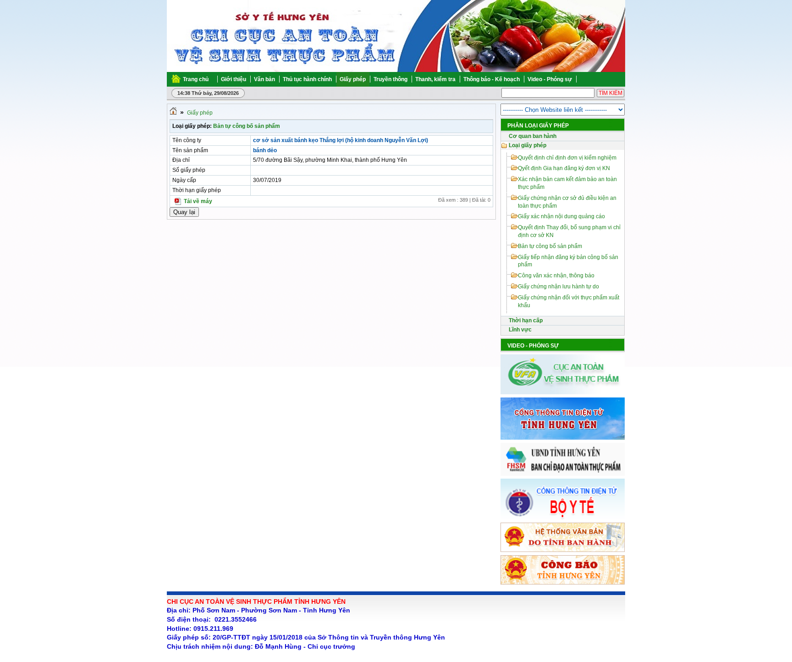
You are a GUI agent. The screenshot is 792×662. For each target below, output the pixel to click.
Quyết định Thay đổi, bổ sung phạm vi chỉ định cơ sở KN (569, 231)
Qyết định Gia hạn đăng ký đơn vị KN (564, 168)
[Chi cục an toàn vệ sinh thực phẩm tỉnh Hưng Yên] (204, 36)
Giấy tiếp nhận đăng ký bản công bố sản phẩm (568, 261)
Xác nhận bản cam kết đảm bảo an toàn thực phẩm (567, 183)
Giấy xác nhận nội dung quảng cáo (561, 216)
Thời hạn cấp (526, 320)
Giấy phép (200, 113)
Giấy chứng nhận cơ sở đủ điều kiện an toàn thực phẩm (567, 202)
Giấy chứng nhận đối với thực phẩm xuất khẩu (568, 301)
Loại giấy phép (527, 145)
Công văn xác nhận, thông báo (556, 275)
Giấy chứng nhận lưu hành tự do (558, 286)
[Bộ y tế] (562, 517)
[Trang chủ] (173, 113)
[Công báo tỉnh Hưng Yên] (562, 582)
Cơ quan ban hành (532, 136)
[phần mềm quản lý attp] (562, 474)
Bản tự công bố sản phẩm (246, 126)
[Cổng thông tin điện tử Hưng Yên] (562, 438)
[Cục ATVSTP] (562, 392)
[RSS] (624, 79)
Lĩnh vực (520, 329)
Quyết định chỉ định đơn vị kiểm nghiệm (567, 157)
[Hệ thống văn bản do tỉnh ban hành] (562, 550)
